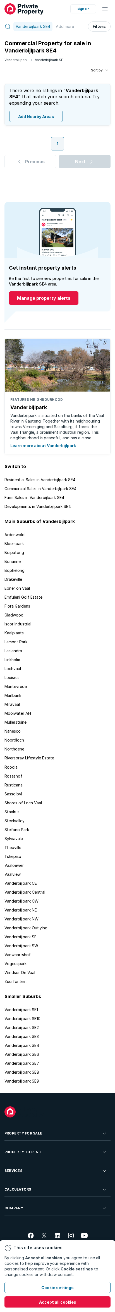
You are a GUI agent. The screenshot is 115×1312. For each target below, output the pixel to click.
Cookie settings (57, 1287)
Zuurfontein (15, 981)
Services (13, 1171)
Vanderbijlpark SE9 (21, 1081)
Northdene (14, 749)
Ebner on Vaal (17, 588)
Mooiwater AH (17, 713)
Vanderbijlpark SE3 (21, 1036)
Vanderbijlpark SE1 (21, 1009)
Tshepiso (12, 856)
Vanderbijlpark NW (21, 919)
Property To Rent (22, 1152)
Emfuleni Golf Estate (23, 597)
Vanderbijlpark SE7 (21, 1063)
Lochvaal (12, 668)
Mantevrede (15, 686)
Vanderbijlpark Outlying (25, 927)
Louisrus (12, 677)
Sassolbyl (13, 793)
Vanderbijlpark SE (49, 60)
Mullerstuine (15, 722)
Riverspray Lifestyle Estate (29, 757)
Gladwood (13, 615)
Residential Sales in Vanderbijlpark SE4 (39, 479)
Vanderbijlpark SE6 (21, 1054)
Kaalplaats (14, 632)
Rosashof (13, 776)
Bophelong (14, 570)
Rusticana (13, 785)
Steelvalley (14, 820)
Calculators (17, 1189)
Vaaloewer (14, 865)
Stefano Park (16, 829)
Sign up (83, 9)
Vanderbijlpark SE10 (22, 1018)
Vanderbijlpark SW (21, 945)
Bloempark (14, 543)
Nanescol (12, 731)
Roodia (11, 767)
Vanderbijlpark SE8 (21, 1072)
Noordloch (14, 740)
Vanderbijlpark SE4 (21, 1045)
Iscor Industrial (17, 624)
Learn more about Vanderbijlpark (43, 445)
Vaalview (12, 874)
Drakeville (13, 579)
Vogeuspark (15, 963)
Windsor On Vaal (19, 972)
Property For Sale (23, 1133)
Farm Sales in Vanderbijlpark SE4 (34, 497)
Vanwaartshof (17, 954)
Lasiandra (13, 650)
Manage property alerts (43, 298)
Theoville (12, 847)
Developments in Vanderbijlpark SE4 (37, 506)
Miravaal (12, 704)
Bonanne (12, 561)
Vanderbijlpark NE (20, 910)
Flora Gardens (17, 606)
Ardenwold (14, 534)
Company (13, 1208)
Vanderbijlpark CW (21, 901)
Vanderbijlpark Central (24, 892)
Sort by (97, 70)
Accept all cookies (57, 1302)
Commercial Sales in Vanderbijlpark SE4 (40, 488)
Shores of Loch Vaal (23, 802)
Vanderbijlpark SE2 (21, 1027)
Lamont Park (15, 641)
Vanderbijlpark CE (20, 883)
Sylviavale (13, 838)
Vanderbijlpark (16, 60)
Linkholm (12, 659)
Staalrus (12, 811)
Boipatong (14, 552)
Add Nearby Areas (36, 116)
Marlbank (12, 695)
